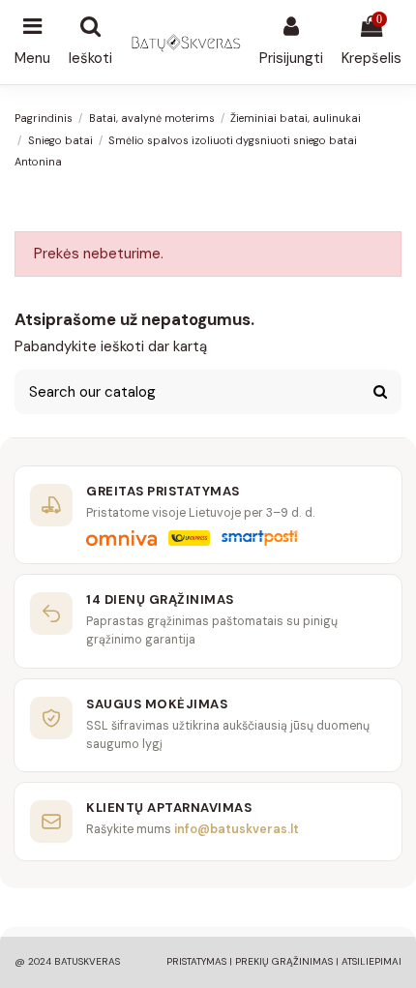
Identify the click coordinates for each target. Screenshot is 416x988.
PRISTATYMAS (196, 961)
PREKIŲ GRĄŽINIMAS (284, 961)
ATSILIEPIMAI (371, 961)
